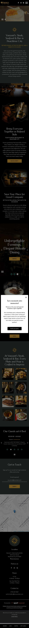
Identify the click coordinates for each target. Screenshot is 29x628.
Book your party (14, 328)
